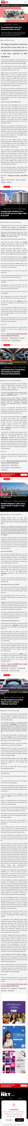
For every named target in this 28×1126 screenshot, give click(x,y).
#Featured (18, 179)
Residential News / (8, 208)
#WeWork (9, 182)
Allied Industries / (8, 367)
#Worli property (13, 668)
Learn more (18, 1116)
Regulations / (7, 697)
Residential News (5, 222)
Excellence (10, 393)
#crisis (8, 179)
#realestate (23, 179)
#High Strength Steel (14, 465)
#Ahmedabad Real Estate (14, 338)
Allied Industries (5, 380)
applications (8, 427)
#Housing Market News (5, 340)
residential (19, 301)
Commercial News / (8, 24)
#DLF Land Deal (11, 990)
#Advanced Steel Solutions (16, 467)
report (25, 758)
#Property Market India (15, 340)
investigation (13, 724)
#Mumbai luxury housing (14, 670)
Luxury (3, 602)
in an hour (14, 367)
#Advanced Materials (5, 465)
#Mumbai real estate (21, 668)
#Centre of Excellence (5, 467)
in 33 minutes (15, 501)
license (24, 954)
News (11, 1098)
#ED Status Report (22, 988)
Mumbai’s (21, 653)
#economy (12, 179)
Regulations (4, 710)
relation (9, 795)
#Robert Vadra (4, 990)
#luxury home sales (4, 670)
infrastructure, (4, 437)
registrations (15, 625)
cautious (25, 257)
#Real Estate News (4, 338)
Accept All (19, 1120)
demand (3, 235)
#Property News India (5, 988)
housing (24, 242)
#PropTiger (22, 338)
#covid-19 (3, 179)
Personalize (9, 1120)
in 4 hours (14, 208)
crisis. (24, 63)
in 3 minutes (13, 697)
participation (4, 573)
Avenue (10, 736)
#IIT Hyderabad (4, 469)
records (5, 534)
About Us (20, 1098)
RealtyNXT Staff (23, 501)
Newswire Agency (22, 208)
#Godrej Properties (4, 668)
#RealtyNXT (3, 182)
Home (2, 1098)
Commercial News (5, 40)
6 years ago (15, 24)
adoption (25, 416)
